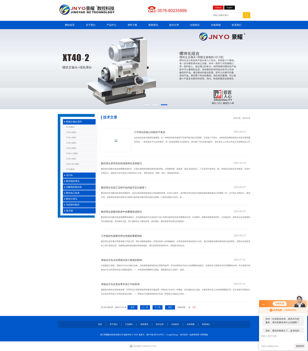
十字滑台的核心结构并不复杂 (149, 132)
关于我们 (90, 25)
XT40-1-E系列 (72, 153)
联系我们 (236, 25)
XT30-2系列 (71, 132)
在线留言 (195, 25)
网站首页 (70, 25)
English (229, 7)
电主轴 (69, 211)
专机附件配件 (73, 205)
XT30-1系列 (71, 138)
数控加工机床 (73, 193)
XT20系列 (70, 127)
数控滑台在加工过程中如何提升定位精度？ (124, 187)
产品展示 (129, 324)
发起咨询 (300, 346)
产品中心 (111, 25)
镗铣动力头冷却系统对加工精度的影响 (121, 260)
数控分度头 (71, 199)
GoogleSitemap (172, 335)
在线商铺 (216, 25)
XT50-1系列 (71, 159)
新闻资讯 (153, 25)
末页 (170, 307)
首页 (132, 307)
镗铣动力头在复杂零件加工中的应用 (120, 284)
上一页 (145, 307)
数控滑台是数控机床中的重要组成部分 (121, 211)
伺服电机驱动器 (74, 187)
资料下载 (132, 25)
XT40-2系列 (71, 148)
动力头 (69, 175)
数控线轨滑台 (73, 181)
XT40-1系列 (71, 143)
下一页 (157, 307)
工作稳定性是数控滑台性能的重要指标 (121, 235)
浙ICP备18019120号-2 (155, 335)
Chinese (218, 7)
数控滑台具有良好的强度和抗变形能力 (121, 163)
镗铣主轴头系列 (74, 122)
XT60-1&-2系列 (72, 164)
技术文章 (174, 25)
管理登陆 (204, 335)
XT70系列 (70, 169)
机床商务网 (194, 335)
